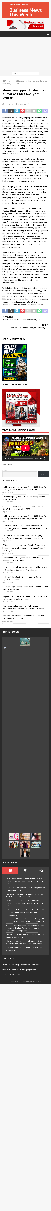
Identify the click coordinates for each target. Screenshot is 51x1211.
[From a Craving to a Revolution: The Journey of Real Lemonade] (25, 853)
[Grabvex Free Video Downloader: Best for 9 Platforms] (14, 836)
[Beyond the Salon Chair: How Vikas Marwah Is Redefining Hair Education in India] (25, 844)
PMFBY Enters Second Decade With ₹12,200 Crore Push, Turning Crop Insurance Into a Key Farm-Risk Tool (24, 881)
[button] (47, 34)
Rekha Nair (22, 104)
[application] (25, 448)
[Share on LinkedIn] (17, 111)
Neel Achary (7, 465)
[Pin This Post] (22, 111)
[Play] (5, 458)
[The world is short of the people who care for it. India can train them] (36, 844)
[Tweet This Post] (11, 111)
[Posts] (10, 870)
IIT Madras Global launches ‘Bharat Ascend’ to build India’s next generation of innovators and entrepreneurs (25, 912)
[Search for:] (25, 73)
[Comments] (41, 870)
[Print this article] (34, 111)
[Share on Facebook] (5, 111)
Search (5, 470)
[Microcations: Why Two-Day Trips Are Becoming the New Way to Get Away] (25, 836)
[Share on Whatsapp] (39, 111)
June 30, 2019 (9, 104)
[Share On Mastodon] (45, 111)
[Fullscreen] (45, 458)
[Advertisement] (25, 53)
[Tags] (25, 870)
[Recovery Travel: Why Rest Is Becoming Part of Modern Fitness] (25, 642)
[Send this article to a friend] (28, 111)
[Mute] (41, 458)
